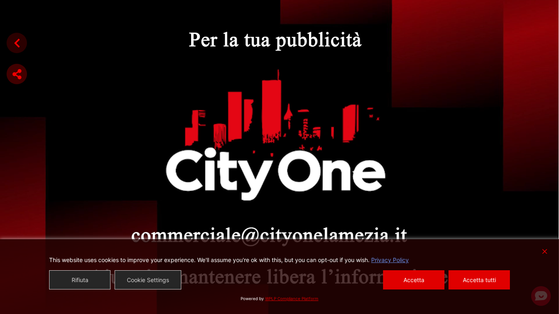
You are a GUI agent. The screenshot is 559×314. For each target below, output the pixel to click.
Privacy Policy (390, 259)
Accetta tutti (479, 279)
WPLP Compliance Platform (291, 298)
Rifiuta (80, 279)
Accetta (413, 279)
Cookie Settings (148, 279)
